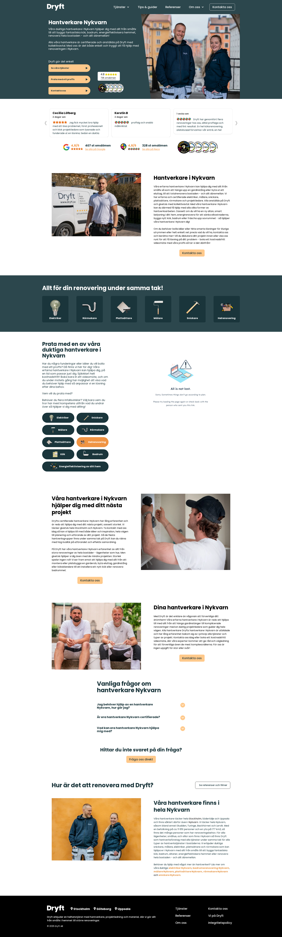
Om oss (181, 923)
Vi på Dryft (216, 916)
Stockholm (195, 818)
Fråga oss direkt (141, 759)
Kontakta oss (222, 7)
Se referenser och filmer (213, 785)
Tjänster (181, 909)
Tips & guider (147, 7)
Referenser (173, 7)
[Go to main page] (55, 7)
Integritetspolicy (220, 923)
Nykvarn (193, 822)
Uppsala (124, 909)
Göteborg (103, 909)
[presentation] (45, 122)
